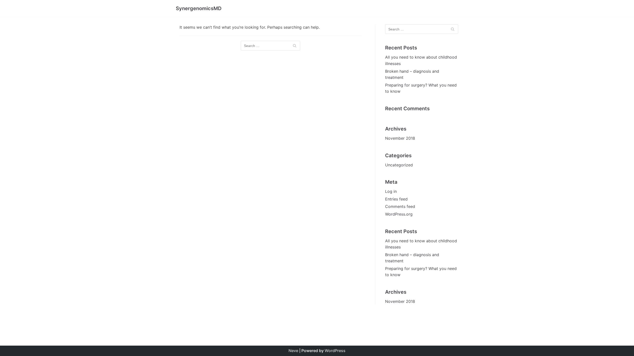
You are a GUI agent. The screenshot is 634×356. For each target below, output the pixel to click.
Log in (391, 191)
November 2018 (400, 138)
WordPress (335, 350)
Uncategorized (399, 164)
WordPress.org (399, 214)
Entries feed (396, 199)
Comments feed (400, 206)
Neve (293, 350)
